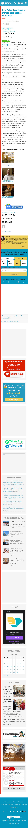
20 (4, 669)
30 (14, 672)
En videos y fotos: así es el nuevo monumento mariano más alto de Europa (16, 533)
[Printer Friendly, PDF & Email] (6, 40)
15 (11, 666)
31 (17, 672)
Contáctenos (14, 807)
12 (23, 663)
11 (20, 663)
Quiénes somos (8, 802)
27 (4, 672)
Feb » (7, 675)
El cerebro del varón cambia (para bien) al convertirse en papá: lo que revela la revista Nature (16, 551)
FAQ (14, 802)
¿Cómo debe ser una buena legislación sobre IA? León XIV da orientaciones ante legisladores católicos (13, 490)
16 (14, 666)
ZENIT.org (5, 45)
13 (4, 666)
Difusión (10, 804)
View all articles (6, 231)
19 (23, 666)
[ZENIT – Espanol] (8, 3)
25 (20, 669)
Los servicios (3, 804)
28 (7, 672)
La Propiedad (20, 802)
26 (23, 669)
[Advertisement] (14, 304)
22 (11, 669)
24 (17, 669)
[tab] (8, 768)
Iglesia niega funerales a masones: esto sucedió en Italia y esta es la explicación (16, 542)
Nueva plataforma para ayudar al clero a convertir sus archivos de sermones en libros (13, 503)
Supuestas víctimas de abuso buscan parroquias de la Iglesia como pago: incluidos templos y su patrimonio (17, 561)
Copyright (24, 804)
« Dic (4, 675)
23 (14, 669)
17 (17, 666)
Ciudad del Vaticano (9, 31)
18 (20, 666)
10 (17, 663)
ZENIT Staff (6, 29)
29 (11, 672)
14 (7, 666)
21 (7, 669)
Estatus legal (17, 804)
